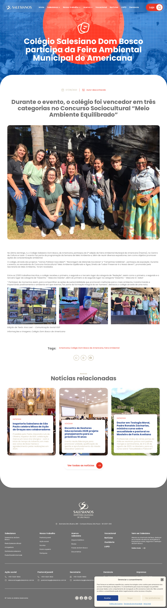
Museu (73, 544)
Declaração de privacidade (133, 604)
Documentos (76, 552)
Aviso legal (147, 604)
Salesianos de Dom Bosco (12, 538)
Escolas (42, 545)
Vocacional (110, 533)
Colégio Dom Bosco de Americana (87, 347)
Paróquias (43, 553)
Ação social (44, 541)
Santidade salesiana (13, 551)
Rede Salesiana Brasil (13, 543)
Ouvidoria (109, 542)
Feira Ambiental (111, 347)
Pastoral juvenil (45, 537)
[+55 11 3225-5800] (71, 577)
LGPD (107, 546)
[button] (162, 579)
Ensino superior (45, 549)
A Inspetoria (9, 547)
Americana (64, 347)
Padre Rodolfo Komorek (13, 555)
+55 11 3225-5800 (79, 577)
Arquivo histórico (77, 540)
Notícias (108, 537)
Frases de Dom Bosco (79, 548)
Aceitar (107, 598)
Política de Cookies (116, 604)
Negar (130, 598)
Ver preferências (152, 598)
